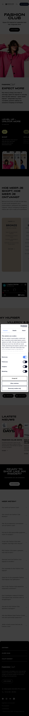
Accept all (14, 378)
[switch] (25, 362)
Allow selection (14, 383)
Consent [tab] (5, 330)
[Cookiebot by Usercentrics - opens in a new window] (20, 326)
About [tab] (23, 330)
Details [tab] (14, 330)
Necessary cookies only (14, 388)
